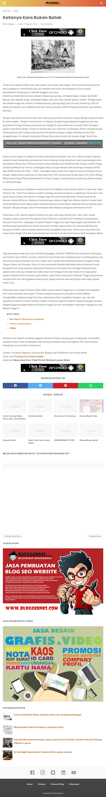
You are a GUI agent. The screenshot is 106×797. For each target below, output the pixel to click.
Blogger (11, 24)
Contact (41, 784)
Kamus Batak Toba (88, 416)
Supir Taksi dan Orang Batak (38, 441)
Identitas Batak (35, 416)
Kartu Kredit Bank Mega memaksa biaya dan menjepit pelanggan (47, 715)
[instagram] (42, 774)
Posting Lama (95, 536)
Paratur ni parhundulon (20, 324)
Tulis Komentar (46, 24)
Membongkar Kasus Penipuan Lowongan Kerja (38, 727)
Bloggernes (59, 793)
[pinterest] (65, 385)
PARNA (13, 328)
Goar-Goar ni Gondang (64, 416)
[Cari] (101, 3)
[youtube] (73, 774)
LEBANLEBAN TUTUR (64, 440)
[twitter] (40, 385)
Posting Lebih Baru (12, 536)
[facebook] (15, 385)
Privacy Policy (57, 784)
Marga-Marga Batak (89, 440)
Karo (74, 156)
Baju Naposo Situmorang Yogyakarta (27, 319)
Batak (99, 171)
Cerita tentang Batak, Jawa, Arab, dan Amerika (14, 417)
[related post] (14, 406)
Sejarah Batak (9, 440)
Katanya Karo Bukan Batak (29, 356)
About (30, 784)
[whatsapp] (90, 385)
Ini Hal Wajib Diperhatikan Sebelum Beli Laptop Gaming (42, 752)
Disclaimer (74, 784)
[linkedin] (63, 774)
